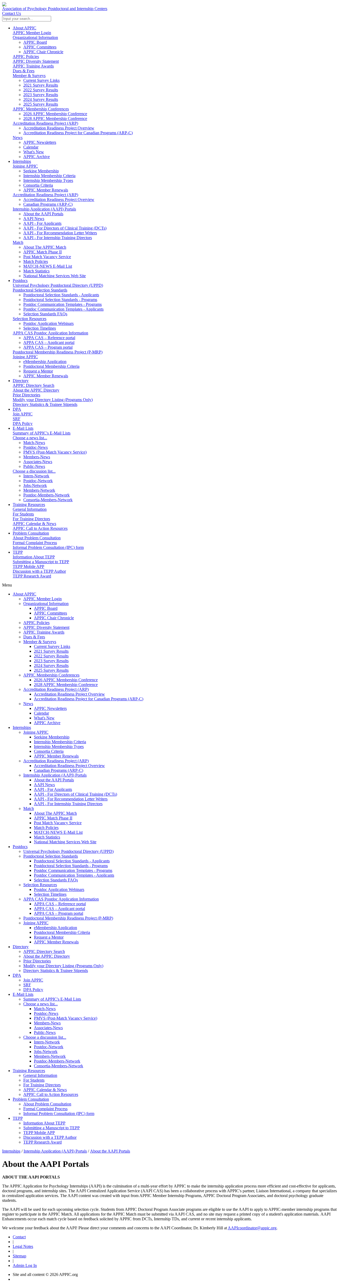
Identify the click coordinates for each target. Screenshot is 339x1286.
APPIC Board (45, 608)
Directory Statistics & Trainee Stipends (45, 404)
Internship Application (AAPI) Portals (44, 209)
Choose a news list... (30, 438)
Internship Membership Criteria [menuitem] (49, 175)
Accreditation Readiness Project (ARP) (45, 123)
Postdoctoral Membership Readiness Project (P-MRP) (57, 352)
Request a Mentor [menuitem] (38, 371)
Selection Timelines (50, 894)
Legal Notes (23, 1246)
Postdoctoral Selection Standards (40, 290)
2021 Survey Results (51, 651)
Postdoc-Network (48, 1047)
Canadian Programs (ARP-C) (58, 770)
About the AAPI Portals (54, 780)
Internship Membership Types (59, 746)
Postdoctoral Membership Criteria (62, 932)
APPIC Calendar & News (34, 523)
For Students (23, 514)
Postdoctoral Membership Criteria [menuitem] (51, 366)
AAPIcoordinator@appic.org (252, 1228)
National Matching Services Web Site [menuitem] (54, 276)
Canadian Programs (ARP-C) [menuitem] (48, 204)
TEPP (18, 552)
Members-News (47, 1023)
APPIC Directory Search (33, 385)
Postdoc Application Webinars (59, 889)
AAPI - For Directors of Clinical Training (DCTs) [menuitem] (64, 228)
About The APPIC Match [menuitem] (44, 247)
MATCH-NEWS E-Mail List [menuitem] (47, 266)
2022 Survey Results (51, 656)
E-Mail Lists (23, 428)
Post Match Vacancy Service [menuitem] (47, 256)
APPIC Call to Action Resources (40, 528)
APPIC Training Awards (33, 66)
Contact (19, 1237)
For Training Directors (31, 519)
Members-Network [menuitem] (39, 490)
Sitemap (19, 1256)
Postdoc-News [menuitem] (35, 447)
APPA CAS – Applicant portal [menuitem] (48, 342)
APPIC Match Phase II (53, 818)
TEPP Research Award (32, 576)
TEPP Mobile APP (28, 566)
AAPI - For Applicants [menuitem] (42, 223)
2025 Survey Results (51, 670)
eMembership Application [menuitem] (44, 361)
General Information (30, 509)
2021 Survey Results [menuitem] (40, 85)
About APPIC (24, 28)
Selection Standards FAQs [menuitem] (45, 314)
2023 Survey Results (51, 660)
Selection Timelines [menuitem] (39, 328)
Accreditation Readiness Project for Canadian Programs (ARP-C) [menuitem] (78, 133)
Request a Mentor (49, 937)
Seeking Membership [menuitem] (41, 171)
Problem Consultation (31, 533)
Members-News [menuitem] (36, 457)
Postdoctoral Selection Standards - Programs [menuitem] (60, 299)
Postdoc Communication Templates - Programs (73, 870)
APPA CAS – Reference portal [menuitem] (49, 337)
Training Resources (29, 504)
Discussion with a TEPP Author (39, 571)
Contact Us (11, 13)
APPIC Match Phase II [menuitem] (42, 252)
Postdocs (20, 280)
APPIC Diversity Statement (36, 61)
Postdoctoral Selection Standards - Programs (71, 865)
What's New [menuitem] (33, 152)
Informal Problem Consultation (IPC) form (48, 547)
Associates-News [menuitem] (37, 461)
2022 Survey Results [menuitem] (40, 90)
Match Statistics (47, 837)
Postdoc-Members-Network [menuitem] (46, 495)
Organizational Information (35, 37)
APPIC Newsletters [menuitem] (39, 142)
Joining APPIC (25, 166)
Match (18, 242)
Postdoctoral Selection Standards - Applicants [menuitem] (61, 295)
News (18, 137)
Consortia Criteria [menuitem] (38, 185)
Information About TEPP (34, 557)
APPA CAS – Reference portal (60, 904)
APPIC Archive (47, 722)
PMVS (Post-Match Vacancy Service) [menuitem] (55, 452)
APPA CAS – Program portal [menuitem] (48, 347)
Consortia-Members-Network (58, 1066)
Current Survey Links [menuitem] (41, 80)
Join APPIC (23, 414)
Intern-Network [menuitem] (36, 476)
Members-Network (50, 1056)
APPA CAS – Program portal (58, 913)
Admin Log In (25, 1265)
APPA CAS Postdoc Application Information (50, 333)
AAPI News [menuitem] (33, 218)
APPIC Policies (26, 56)
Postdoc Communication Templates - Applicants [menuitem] (63, 309)
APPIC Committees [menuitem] (39, 47)
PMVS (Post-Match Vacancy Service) (65, 1018)
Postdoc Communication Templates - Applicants (74, 875)
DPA (17, 409)
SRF (16, 418)
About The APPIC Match (55, 813)
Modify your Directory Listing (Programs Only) (53, 399)
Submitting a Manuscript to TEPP (41, 561)
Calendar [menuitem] (30, 147)
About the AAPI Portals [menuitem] (43, 214)
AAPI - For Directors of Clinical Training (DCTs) (75, 794)
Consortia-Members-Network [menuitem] (48, 500)
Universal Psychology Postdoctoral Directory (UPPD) (58, 285)
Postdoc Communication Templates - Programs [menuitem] (62, 304)
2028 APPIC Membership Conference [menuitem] (55, 118)
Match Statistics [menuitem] (36, 271)
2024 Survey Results (51, 665)
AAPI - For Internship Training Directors (68, 803)
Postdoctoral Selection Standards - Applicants (72, 861)
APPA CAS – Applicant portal (59, 908)
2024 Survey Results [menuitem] (40, 99)
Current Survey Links (52, 646)
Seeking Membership (51, 737)
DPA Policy (23, 423)
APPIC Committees (50, 613)
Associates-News (48, 1027)
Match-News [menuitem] (34, 442)
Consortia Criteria (49, 751)
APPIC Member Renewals (56, 756)
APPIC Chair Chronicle (54, 618)
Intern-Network (47, 1042)
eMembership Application (55, 927)
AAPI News (44, 784)
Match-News (45, 1008)
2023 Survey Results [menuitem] (40, 94)
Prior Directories (26, 395)
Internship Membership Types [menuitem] (48, 180)
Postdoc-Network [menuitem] (38, 480)
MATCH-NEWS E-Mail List (58, 832)
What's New (44, 718)
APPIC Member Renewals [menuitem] (45, 190)
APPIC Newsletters (50, 708)
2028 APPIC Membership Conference (66, 684)
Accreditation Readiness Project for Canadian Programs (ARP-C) (88, 699)
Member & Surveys (29, 75)
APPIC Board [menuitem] (35, 42)
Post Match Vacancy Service (58, 823)
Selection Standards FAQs (56, 880)
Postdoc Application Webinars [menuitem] (48, 323)
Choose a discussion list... (34, 471)
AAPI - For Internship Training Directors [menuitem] (57, 237)
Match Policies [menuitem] (35, 261)
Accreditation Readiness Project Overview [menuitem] (58, 128)
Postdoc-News (46, 1013)
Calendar (41, 713)
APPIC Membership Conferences (41, 109)
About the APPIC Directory (36, 390)
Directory (21, 380)
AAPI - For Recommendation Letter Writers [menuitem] (60, 233)
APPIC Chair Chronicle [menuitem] (43, 52)
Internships (22, 161)
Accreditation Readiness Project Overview (69, 694)
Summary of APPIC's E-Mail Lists (41, 433)
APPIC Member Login (32, 32)
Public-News (45, 1032)
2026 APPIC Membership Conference (66, 680)
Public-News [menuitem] (34, 466)
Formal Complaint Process (35, 542)
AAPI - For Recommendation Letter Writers (71, 799)
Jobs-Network (45, 1051)
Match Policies (46, 827)
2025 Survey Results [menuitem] (40, 104)
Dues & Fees (23, 71)
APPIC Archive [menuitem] (36, 156)
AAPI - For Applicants (53, 789)
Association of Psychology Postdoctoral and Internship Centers (54, 8)
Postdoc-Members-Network (57, 1061)
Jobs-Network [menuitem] (35, 485)
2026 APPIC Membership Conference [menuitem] (55, 113)
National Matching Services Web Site (65, 842)
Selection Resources (29, 318)
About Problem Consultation (37, 538)
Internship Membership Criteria (60, 742)
